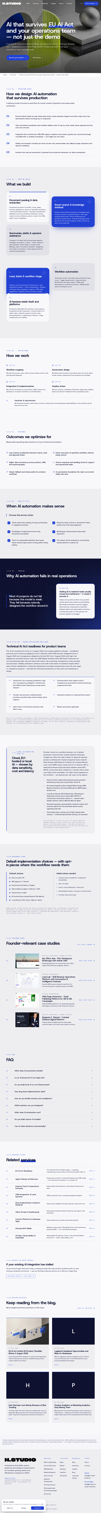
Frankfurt (63, 1472)
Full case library (84, 944)
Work (28, 3)
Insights (53, 3)
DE (81, 3)
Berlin (62, 1462)
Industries (45, 3)
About (61, 3)
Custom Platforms (50, 1466)
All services (38, 58)
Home (5, 75)
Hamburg (63, 1469)
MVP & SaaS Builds (50, 1462)
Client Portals (48, 1476)
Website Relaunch (50, 1472)
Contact (69, 3)
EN (78, 3)
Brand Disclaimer (50, 1509)
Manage (23, 1508)
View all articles (84, 1308)
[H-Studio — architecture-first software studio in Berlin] (11, 3)
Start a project (90, 3)
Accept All (38, 1508)
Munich (62, 1466)
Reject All (10, 1508)
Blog (73, 1472)
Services (35, 3)
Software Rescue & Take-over (20, 1276)
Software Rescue (49, 1485)
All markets (63, 1476)
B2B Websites (48, 1469)
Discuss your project (16, 58)
